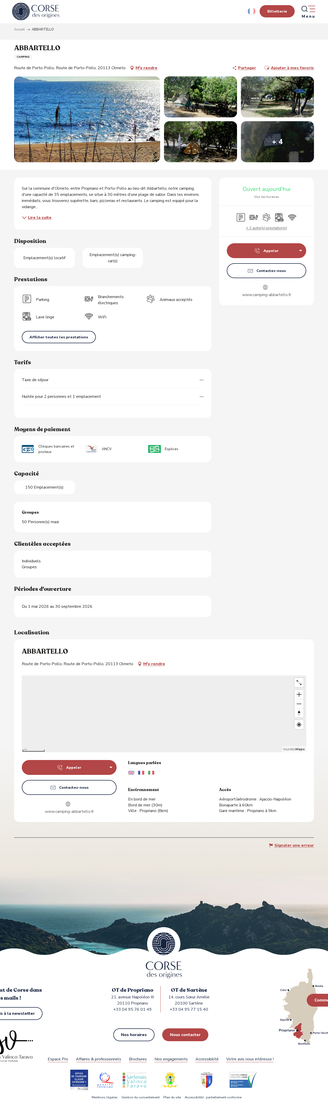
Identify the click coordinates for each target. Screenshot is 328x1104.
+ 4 (277, 142)
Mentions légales (105, 1097)
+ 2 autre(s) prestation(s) (266, 228)
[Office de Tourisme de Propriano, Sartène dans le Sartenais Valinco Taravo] (35, 12)
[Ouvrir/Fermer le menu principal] (308, 11)
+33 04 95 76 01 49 (132, 1009)
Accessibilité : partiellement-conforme (213, 1097)
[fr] (252, 11)
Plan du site (172, 1097)
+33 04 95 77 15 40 (189, 1009)
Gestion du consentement (140, 1097)
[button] (252, 11)
